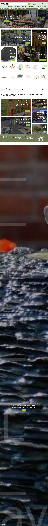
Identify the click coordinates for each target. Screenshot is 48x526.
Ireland (44, 8)
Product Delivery (21, 8)
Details (32, 138)
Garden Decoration (17, 6)
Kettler (41, 88)
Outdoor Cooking (24, 6)
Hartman (44, 88)
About (1, 8)
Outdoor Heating (31, 6)
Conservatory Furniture (39, 6)
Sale (45, 6)
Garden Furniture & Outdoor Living (6, 6)
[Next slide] (46, 408)
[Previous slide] (2, 408)
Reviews (17, 8)
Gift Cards (25, 8)
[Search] (29, 4)
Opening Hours (9, 8)
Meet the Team (5, 8)
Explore (45, 410)
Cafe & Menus (13, 8)
